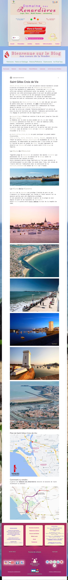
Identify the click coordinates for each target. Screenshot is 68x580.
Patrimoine (14, 69)
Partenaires (34, 542)
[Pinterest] (61, 561)
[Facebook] (47, 561)
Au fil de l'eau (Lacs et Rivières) (54, 69)
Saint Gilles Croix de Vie (24, 81)
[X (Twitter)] (51, 561)
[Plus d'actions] (58, 78)
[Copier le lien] (54, 565)
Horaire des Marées (34, 533)
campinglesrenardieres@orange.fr (13, 539)
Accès (34, 539)
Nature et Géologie (23, 69)
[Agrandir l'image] (57, 208)
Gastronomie (42, 69)
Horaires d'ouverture (34, 528)
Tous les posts (6, 69)
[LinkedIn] (58, 561)
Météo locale (34, 536)
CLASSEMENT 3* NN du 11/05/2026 (55, 539)
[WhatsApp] (54, 561)
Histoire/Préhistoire (33, 69)
